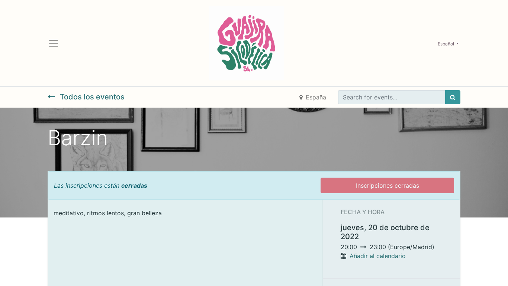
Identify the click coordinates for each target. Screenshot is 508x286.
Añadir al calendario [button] (378, 256)
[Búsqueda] (452, 97)
